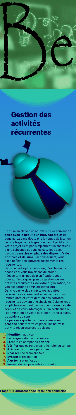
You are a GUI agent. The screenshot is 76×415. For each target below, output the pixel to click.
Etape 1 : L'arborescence (18, 391)
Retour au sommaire (51, 391)
